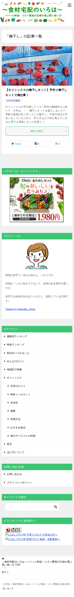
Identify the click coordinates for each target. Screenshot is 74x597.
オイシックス (14, 377)
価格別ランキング (17, 336)
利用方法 (15, 419)
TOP (37, 563)
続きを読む (37, 131)
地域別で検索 (14, 369)
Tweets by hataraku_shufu (20, 309)
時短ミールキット (20, 394)
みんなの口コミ (15, 361)
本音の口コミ (18, 386)
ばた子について (15, 452)
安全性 (14, 402)
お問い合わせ (14, 474)
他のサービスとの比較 (23, 435)
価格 (12, 410)
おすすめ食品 (13, 100)
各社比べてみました (18, 353)
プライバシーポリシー (19, 482)
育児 (9, 444)
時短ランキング (15, 344)
